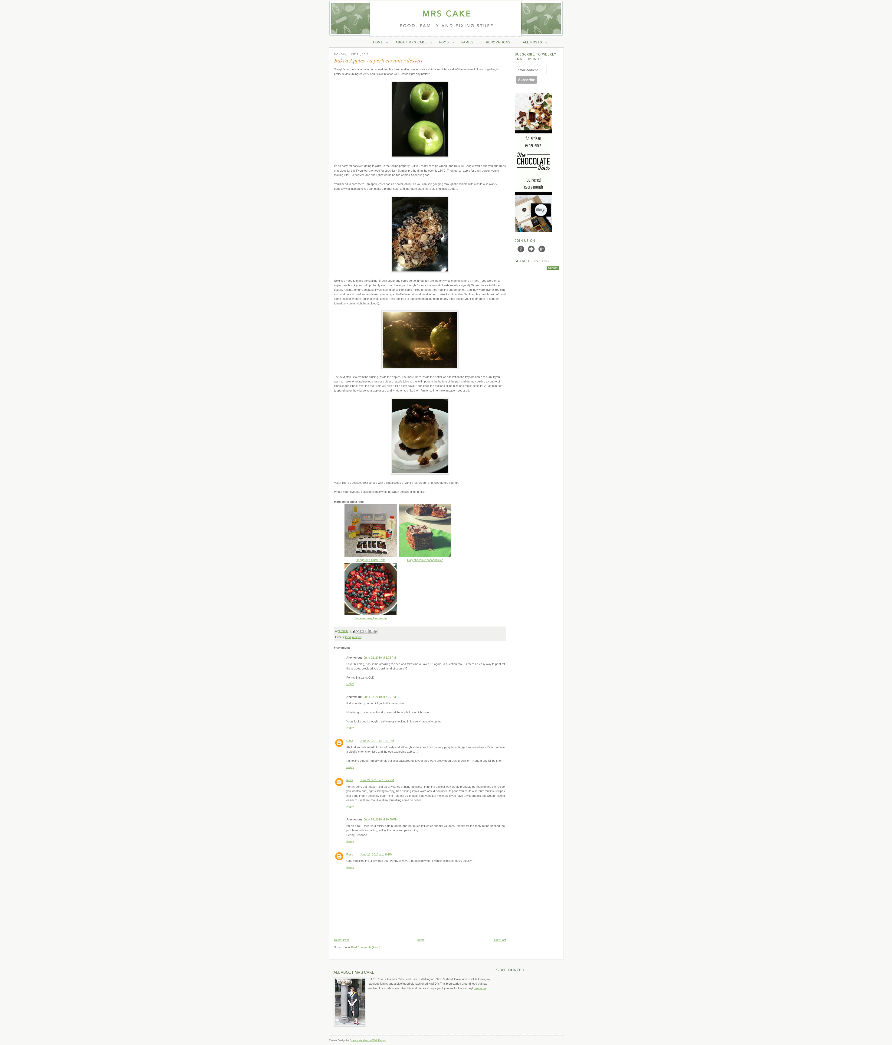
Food (444, 42)
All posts (532, 42)
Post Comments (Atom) (365, 947)
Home (378, 42)
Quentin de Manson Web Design (368, 1040)
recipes (356, 637)
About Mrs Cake (411, 42)
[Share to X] (366, 631)
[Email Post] (352, 631)
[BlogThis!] (362, 631)
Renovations (498, 42)
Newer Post (341, 940)
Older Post (499, 940)
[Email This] (357, 631)
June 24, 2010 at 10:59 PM (380, 819)
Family (467, 42)
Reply (350, 684)
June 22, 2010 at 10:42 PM (377, 780)
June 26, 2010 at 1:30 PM (376, 854)
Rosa (349, 741)
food (348, 637)
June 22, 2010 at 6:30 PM (380, 697)
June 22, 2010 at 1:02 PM (380, 657)
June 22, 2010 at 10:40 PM (377, 741)
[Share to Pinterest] (375, 631)
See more (480, 988)
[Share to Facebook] (370, 631)
